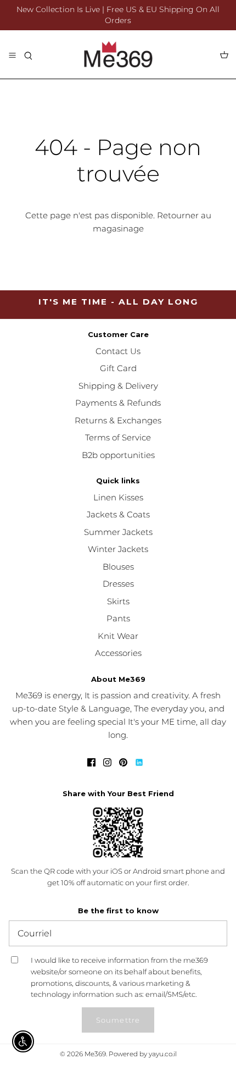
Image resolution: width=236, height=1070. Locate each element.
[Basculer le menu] (12, 54)
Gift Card (118, 368)
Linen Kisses (118, 497)
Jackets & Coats (118, 514)
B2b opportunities (118, 455)
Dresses (118, 583)
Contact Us (118, 351)
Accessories (118, 653)
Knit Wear (118, 636)
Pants (118, 618)
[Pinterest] (123, 762)
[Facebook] (91, 762)
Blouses (118, 566)
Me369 (95, 1054)
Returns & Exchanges (118, 420)
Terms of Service (118, 437)
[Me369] (118, 54)
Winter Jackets (118, 549)
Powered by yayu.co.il (143, 1054)
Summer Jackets (118, 532)
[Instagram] (107, 762)
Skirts (118, 601)
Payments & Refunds (118, 403)
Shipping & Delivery (118, 385)
